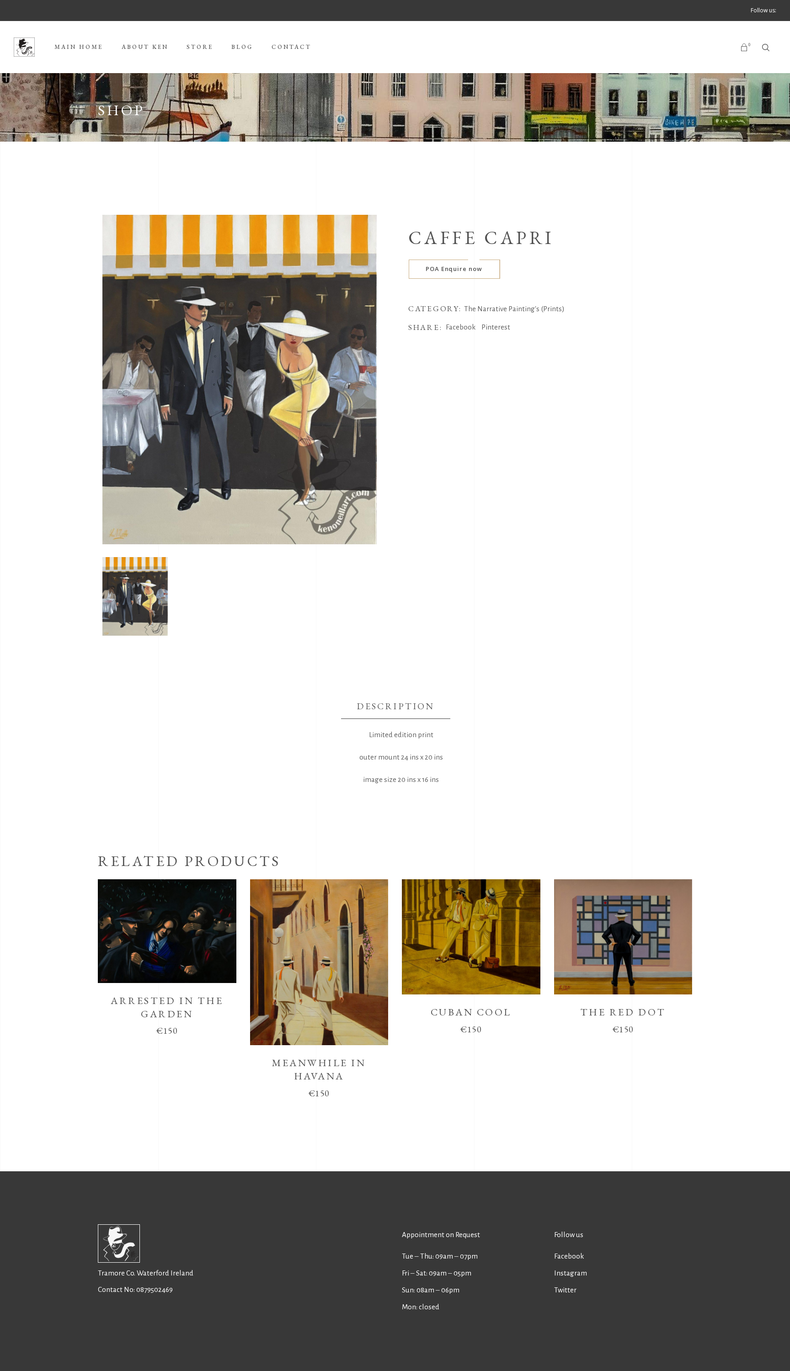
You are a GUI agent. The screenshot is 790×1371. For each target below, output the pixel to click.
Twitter (565, 1290)
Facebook (569, 1256)
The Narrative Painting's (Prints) (514, 309)
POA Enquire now (454, 269)
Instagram (570, 1273)
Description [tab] (395, 706)
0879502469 (154, 1289)
